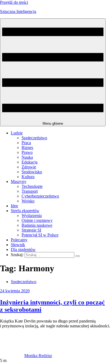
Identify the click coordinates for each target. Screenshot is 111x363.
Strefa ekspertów (25, 210)
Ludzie (17, 133)
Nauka (27, 157)
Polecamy (19, 240)
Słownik (18, 244)
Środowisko (32, 171)
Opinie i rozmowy (37, 220)
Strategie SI (31, 230)
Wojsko (28, 201)
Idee (14, 205)
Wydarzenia (32, 215)
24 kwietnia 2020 (15, 291)
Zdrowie (29, 167)
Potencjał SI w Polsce (40, 235)
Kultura (28, 176)
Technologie (32, 186)
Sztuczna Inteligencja (18, 11)
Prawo (27, 152)
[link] (12, 355)
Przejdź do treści (14, 2)
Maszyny (18, 181)
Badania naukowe (37, 225)
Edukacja (29, 162)
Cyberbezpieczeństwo (40, 196)
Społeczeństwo (34, 137)
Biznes (27, 147)
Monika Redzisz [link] (38, 355)
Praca (26, 142)
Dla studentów (23, 249)
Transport (30, 191)
